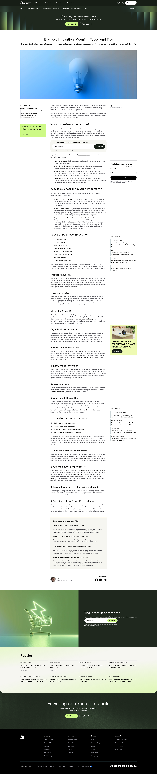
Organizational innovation (62, 248)
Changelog (94, 756)
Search (132, 9)
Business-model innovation (63, 251)
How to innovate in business (28, 115)
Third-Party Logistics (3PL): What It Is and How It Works (122, 666)
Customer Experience (85, 676)
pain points (81, 470)
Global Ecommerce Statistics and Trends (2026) (63, 680)
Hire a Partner (119, 746)
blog (66, 36)
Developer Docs (72, 739)
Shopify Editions (49, 743)
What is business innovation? (29, 108)
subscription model (84, 357)
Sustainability (48, 756)
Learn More (117, 351)
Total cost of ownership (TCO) (51, 9)
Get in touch (131, 3)
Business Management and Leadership (81, 36)
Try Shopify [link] (99, 146)
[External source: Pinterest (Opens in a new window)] (135, 766)
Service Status (119, 749)
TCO (112, 250)
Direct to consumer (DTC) (118, 412)
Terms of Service (42, 766)
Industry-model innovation (63, 254)
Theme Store (71, 743)
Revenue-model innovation (63, 260)
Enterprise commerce (117, 240)
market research (81, 410)
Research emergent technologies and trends (69, 429)
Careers (46, 746)
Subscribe (123, 178)
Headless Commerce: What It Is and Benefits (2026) (32, 666)
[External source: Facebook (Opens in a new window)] (96, 580)
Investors (47, 749)
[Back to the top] (22, 737)
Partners (70, 749)
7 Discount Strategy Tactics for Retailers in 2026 (91, 666)
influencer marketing (85, 319)
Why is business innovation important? (31, 111)
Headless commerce (26, 662)
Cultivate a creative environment (65, 423)
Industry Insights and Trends (58, 676)
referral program (62, 359)
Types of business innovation (29, 113)
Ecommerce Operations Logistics (119, 662)
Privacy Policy (61, 766)
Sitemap (71, 766)
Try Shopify (120, 3)
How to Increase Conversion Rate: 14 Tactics (63, 666)
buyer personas (99, 470)
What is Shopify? (49, 739)
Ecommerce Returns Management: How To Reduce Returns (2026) (33, 680)
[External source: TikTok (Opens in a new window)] (127, 766)
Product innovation (60, 239)
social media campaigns (66, 319)
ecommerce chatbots (57, 392)
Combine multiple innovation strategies (67, 432)
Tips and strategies (116, 420)
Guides (93, 746)
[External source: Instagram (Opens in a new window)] (123, 766)
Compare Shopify (96, 743)
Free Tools (94, 752)
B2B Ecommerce (76, 9)
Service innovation (60, 257)
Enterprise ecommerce (32, 9)
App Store (71, 746)
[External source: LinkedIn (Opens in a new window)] (105, 580)
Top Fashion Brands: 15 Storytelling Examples (92, 680)
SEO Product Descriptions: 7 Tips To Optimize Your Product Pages (122, 680)
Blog (21, 9)
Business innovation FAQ (27, 117)
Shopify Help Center (121, 739)
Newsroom (47, 752)
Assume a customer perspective (65, 426)
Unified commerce (116, 428)
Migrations (66, 9)
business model (83, 155)
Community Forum (120, 743)
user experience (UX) (76, 474)
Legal (52, 766)
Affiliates (70, 752)
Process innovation (60, 242)
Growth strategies (55, 662)
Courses (93, 749)
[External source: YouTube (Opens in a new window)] (119, 766)
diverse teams (83, 458)
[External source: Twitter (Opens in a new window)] (100, 580)
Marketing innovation (61, 245)
